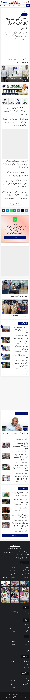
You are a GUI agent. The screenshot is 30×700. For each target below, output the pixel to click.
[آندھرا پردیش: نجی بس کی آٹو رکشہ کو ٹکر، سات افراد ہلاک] (6, 357)
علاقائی (14, 6)
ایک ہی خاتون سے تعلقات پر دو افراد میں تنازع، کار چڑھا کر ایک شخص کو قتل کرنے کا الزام (20, 330)
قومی (9, 6)
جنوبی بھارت (13, 644)
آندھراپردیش (12, 628)
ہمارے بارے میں (11, 567)
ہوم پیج (27, 567)
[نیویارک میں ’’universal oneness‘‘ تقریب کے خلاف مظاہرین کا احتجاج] (6, 445)
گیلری (14, 687)
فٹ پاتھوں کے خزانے (24, 508)
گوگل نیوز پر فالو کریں (25, 577)
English (5, 2)
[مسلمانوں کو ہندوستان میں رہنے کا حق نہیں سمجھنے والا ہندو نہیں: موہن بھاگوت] (15, 595)
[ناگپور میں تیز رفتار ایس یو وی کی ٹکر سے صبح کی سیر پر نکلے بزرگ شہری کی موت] (6, 340)
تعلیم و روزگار (12, 681)
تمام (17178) (14, 535)
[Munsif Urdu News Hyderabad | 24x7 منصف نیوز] (14, 2)
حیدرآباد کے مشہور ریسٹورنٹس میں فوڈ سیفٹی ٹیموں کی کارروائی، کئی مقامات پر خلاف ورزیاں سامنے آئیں (20, 457)
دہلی (28, 648)
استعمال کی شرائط (13, 697)
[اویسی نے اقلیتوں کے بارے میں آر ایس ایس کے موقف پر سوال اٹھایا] (5, 583)
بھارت (13, 641)
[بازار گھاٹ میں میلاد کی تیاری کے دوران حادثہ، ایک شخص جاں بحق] (6, 365)
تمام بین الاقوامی (26, 661)
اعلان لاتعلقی (26, 697)
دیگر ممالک (13, 664)
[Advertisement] (15, 50)
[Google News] (15, 204)
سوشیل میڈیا (13, 684)
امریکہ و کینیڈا (13, 661)
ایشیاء (4, 6)
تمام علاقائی (27, 625)
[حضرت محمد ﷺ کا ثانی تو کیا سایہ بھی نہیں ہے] (6, 494)
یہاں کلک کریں (15, 238)
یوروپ (13, 667)
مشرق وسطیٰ (26, 667)
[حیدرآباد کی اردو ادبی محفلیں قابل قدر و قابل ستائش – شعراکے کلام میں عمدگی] (24, 583)
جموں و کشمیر (26, 644)
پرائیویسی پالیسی (20, 697)
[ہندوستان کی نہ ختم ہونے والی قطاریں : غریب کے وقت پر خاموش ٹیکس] (6, 517)
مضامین (27, 678)
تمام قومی (27, 641)
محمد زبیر (21, 59)
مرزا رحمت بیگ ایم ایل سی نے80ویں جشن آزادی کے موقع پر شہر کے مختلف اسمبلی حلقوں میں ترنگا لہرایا (20, 526)
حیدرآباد (24, 6)
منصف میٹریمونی (12, 571)
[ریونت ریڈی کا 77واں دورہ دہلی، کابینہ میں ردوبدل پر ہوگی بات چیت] (5, 600)
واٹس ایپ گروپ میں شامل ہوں (9, 577)
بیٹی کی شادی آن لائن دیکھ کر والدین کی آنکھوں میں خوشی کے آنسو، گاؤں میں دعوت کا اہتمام (20, 468)
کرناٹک (27, 631)
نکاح (28, 687)
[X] (26, 558)
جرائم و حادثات (20, 11)
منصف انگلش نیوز (25, 571)
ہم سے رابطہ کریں (25, 574)
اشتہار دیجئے (13, 574)
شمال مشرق (13, 648)
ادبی (14, 678)
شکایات (3, 697)
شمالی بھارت (26, 651)
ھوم (25, 11)
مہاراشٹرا (13, 631)
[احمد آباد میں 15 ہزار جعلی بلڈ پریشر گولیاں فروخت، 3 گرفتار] (6, 348)
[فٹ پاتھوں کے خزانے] (6, 510)
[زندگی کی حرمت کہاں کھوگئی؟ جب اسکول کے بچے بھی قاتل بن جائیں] (6, 501)
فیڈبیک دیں (8, 697)
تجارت (27, 681)
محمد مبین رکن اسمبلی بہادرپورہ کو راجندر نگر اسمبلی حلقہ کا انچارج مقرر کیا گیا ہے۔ (21, 477)
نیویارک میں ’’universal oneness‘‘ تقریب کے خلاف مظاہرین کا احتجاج (20, 446)
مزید (14, 373)
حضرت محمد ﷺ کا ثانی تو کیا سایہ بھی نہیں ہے (20, 493)
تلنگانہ (19, 6)
